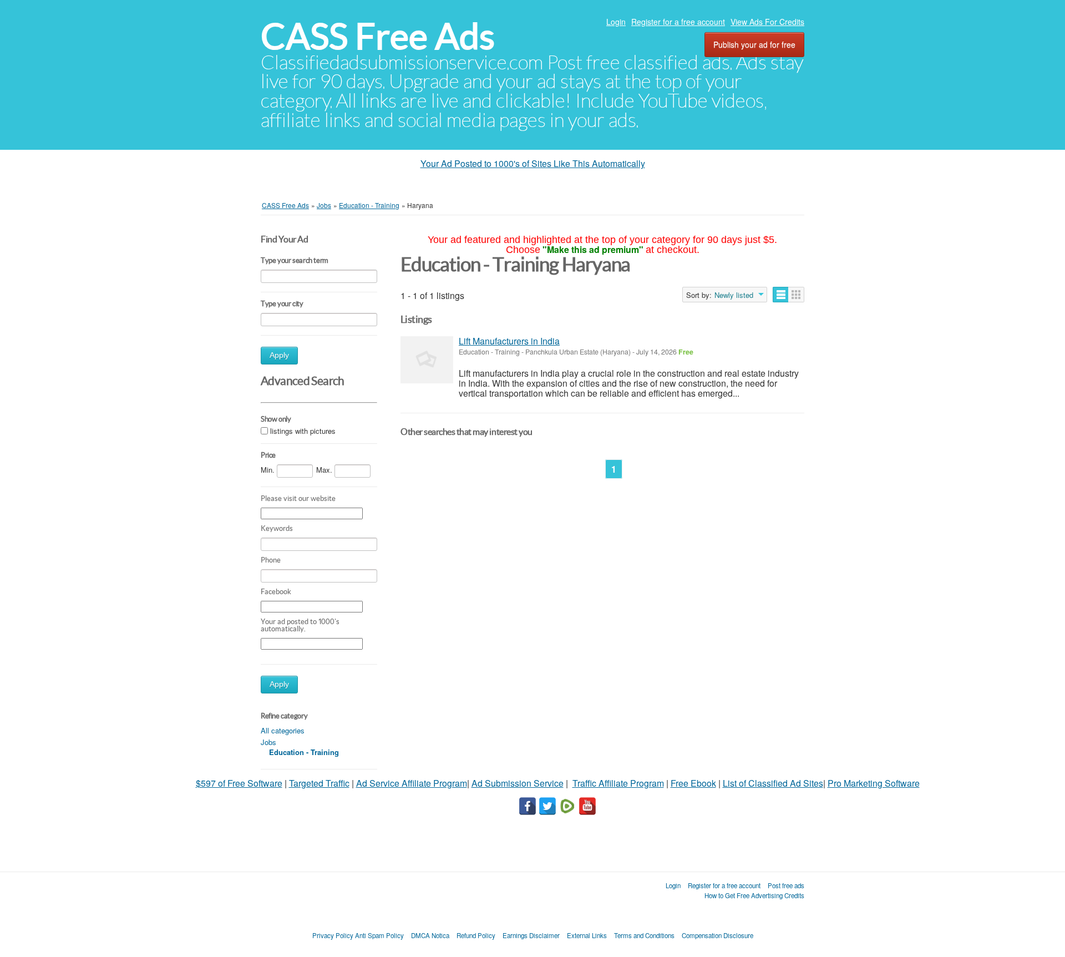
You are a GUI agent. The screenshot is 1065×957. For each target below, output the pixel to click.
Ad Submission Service (517, 783)
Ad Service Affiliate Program (411, 783)
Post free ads (786, 885)
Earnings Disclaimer (531, 935)
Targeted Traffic (319, 783)
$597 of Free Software (239, 783)
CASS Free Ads (378, 36)
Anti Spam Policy (379, 935)
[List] (781, 294)
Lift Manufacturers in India (509, 341)
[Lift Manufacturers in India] (426, 359)
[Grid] (796, 294)
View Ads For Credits (767, 21)
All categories (283, 730)
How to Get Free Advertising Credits (754, 895)
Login (616, 21)
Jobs (268, 742)
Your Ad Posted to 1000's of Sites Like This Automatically (532, 163)
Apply (279, 355)
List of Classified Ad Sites (773, 783)
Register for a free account (678, 21)
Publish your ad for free (754, 44)
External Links (587, 935)
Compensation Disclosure (717, 935)
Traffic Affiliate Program (618, 783)
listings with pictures (303, 431)
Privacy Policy (332, 935)
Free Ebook (693, 783)
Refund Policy (476, 935)
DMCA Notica (430, 935)
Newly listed (733, 295)
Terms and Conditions (644, 935)
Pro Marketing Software (874, 783)
